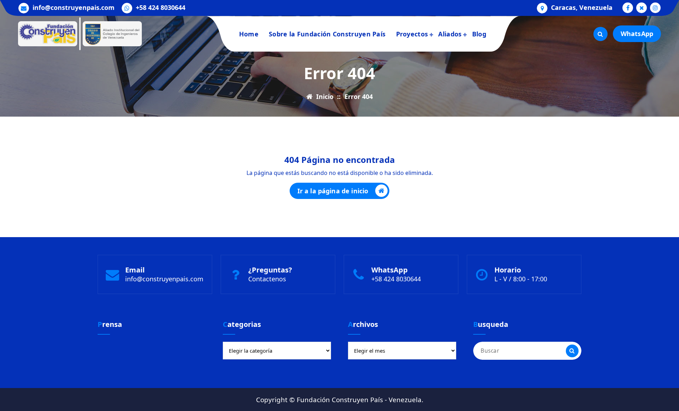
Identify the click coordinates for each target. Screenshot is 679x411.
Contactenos (267, 279)
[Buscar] (572, 351)
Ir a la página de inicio (332, 191)
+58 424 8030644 (160, 8)
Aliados (450, 34)
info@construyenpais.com (74, 8)
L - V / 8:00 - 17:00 (520, 279)
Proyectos (412, 34)
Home (249, 34)
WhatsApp (637, 33)
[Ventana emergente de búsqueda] (600, 34)
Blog (479, 34)
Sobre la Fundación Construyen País (327, 34)
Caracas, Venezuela (582, 8)
